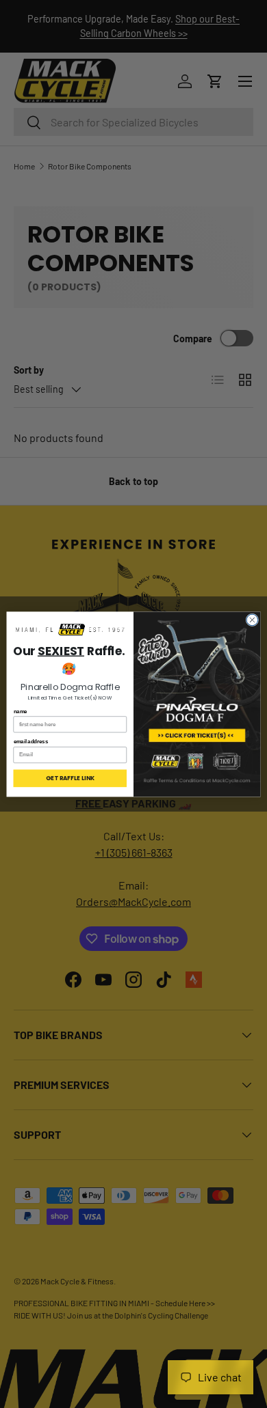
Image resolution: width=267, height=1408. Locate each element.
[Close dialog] (252, 620)
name (20, 711)
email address (31, 741)
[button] (70, 629)
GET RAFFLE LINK (70, 778)
